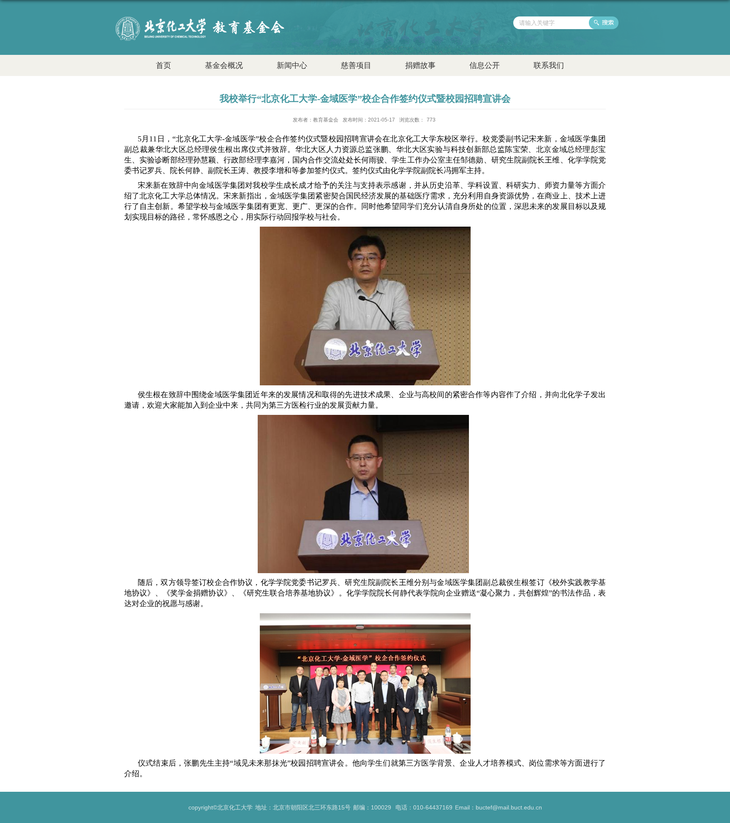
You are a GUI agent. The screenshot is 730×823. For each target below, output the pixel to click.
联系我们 (549, 65)
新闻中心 (292, 65)
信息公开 (484, 65)
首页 (163, 65)
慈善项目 (356, 65)
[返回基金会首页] (200, 20)
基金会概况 (224, 65)
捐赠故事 (420, 65)
